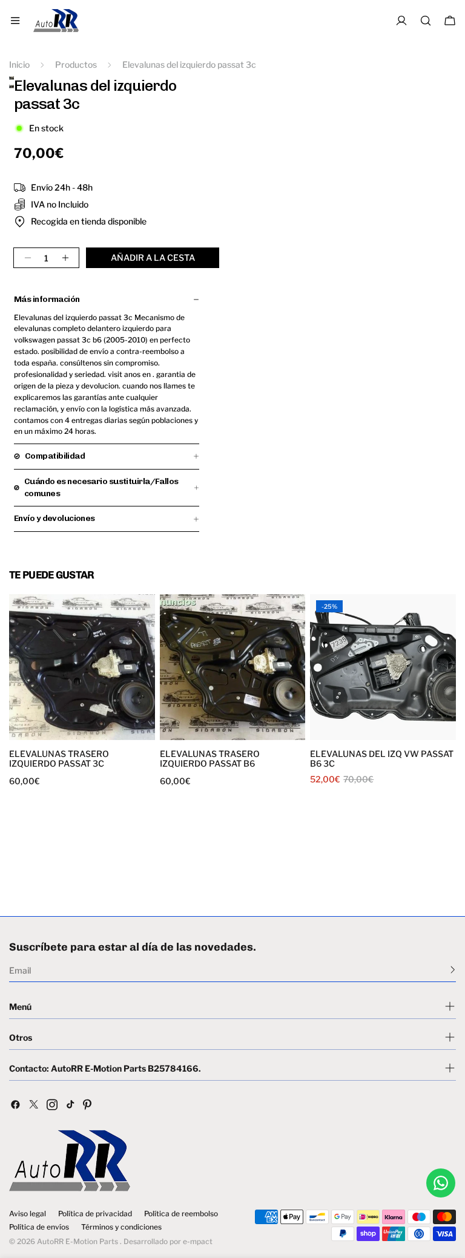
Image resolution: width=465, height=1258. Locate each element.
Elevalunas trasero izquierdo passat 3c (59, 758)
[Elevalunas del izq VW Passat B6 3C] (383, 667)
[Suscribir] (452, 969)
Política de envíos (39, 1227)
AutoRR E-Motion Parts (77, 1241)
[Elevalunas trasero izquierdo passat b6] (233, 667)
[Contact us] (440, 1182)
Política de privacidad (95, 1214)
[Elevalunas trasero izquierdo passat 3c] (82, 667)
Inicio (19, 64)
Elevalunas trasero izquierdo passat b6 (210, 758)
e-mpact (198, 1241)
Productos (76, 64)
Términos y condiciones (121, 1227)
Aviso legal (27, 1214)
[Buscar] (426, 21)
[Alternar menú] (15, 21)
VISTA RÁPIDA (48, 732)
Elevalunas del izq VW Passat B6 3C (381, 758)
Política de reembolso (181, 1214)
